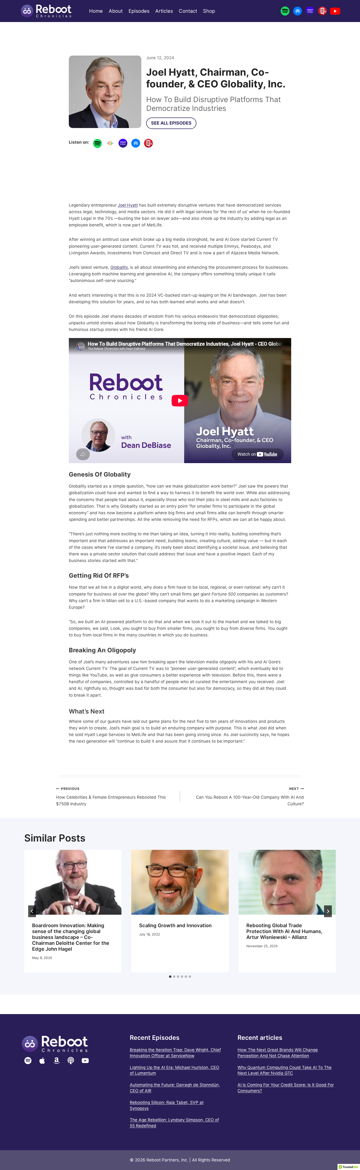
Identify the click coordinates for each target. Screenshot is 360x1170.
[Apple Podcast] (297, 11)
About (116, 11)
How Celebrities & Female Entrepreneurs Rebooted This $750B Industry (111, 796)
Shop (209, 11)
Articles (164, 11)
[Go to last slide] (32, 911)
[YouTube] (335, 11)
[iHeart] (322, 11)
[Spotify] (285, 11)
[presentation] (72, 882)
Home (96, 11)
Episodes (139, 11)
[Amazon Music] (310, 11)
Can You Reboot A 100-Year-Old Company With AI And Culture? (250, 796)
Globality (119, 267)
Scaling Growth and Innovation (175, 925)
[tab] (170, 976)
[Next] (328, 911)
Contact (188, 11)
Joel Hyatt (128, 205)
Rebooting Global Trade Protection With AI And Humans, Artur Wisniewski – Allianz (284, 931)
